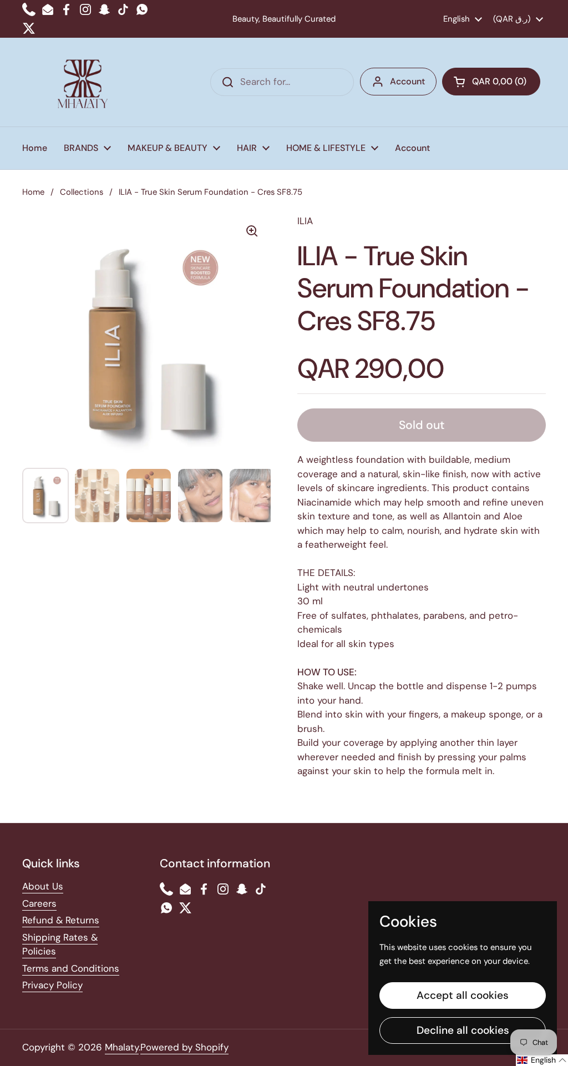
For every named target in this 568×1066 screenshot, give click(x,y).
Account (407, 81)
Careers (39, 903)
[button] (491, 81)
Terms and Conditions (70, 968)
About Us (42, 886)
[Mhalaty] (82, 82)
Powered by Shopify (184, 1047)
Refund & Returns (60, 920)
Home (33, 192)
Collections (81, 192)
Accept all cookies (463, 995)
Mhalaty (122, 1047)
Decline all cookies (463, 1030)
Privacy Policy (52, 985)
